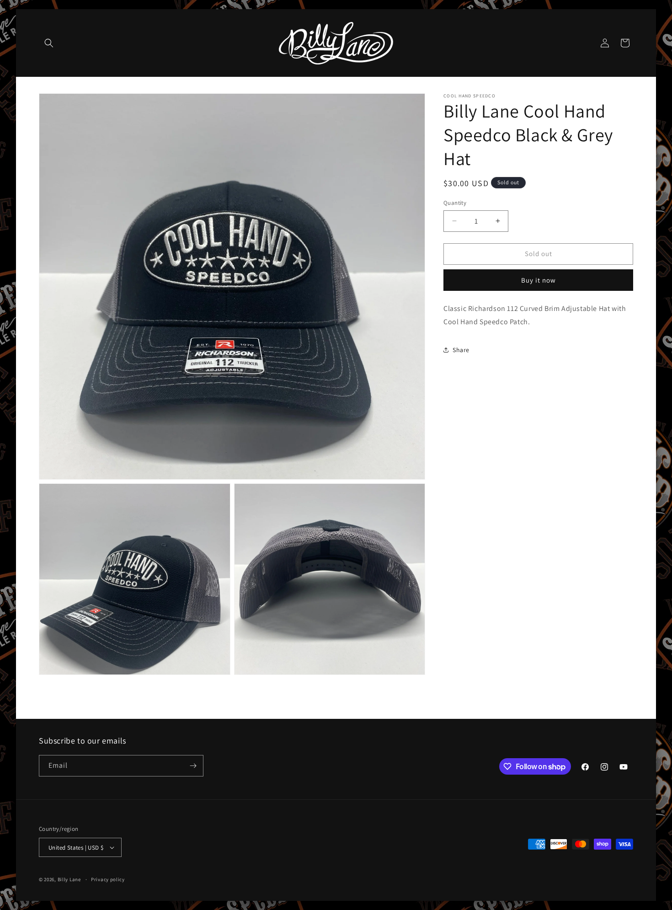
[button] (49, 43)
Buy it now (538, 280)
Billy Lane (69, 879)
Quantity (454, 203)
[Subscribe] (193, 765)
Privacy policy (108, 879)
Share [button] (461, 350)
